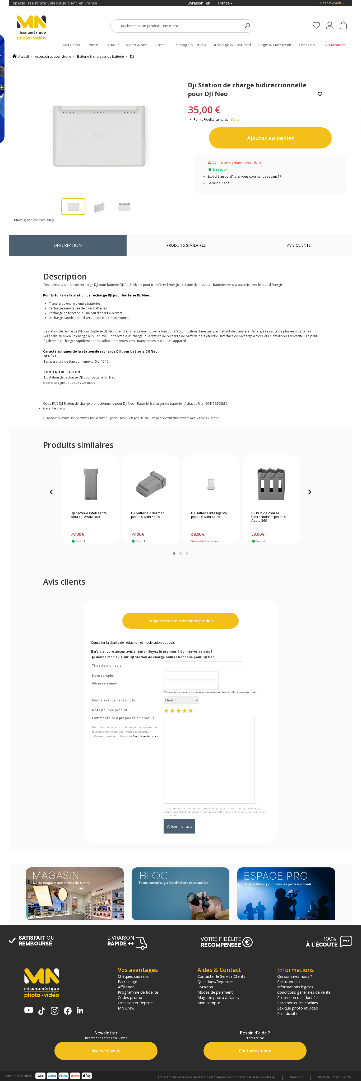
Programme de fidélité (138, 992)
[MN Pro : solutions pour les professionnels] (286, 894)
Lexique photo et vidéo (297, 1008)
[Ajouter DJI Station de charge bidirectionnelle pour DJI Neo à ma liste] (320, 94)
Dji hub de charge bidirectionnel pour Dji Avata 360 (268, 517)
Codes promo (130, 997)
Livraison (205, 986)
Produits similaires (186, 245)
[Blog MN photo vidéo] (180, 894)
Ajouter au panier (270, 138)
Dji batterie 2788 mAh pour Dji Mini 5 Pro (148, 515)
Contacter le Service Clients (221, 976)
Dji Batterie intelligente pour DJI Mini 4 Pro (209, 515)
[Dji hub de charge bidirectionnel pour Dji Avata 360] (271, 484)
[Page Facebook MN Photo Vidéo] (68, 1011)
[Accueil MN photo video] (37, 28)
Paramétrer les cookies (297, 1002)
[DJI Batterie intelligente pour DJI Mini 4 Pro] (211, 484)
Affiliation (126, 986)
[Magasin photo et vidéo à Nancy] (75, 894)
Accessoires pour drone (53, 56)
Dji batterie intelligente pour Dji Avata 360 (89, 515)
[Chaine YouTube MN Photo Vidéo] (28, 1010)
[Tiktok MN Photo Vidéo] (41, 1011)
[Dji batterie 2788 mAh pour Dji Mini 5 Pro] (151, 484)
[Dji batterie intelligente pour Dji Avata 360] (91, 484)
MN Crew (126, 1008)
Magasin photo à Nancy (218, 997)
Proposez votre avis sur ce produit (180, 620)
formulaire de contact (145, 736)
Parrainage (127, 981)
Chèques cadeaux (133, 976)
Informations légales (295, 986)
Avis (299, 245)
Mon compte (208, 1002)
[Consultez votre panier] (343, 25)
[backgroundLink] (4, 540)
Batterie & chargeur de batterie (100, 56)
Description (68, 245)
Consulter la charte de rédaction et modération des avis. (133, 642)
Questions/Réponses (215, 981)
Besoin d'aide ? (332, 3)
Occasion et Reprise (135, 1002)
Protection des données (298, 997)
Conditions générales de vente (304, 992)
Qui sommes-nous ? (294, 976)
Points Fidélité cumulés (211, 119)
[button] (174, 553)
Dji (132, 56)
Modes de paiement (215, 992)
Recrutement (288, 981)
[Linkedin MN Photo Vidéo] (80, 1011)
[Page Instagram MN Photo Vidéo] (54, 1011)
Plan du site (287, 1013)
